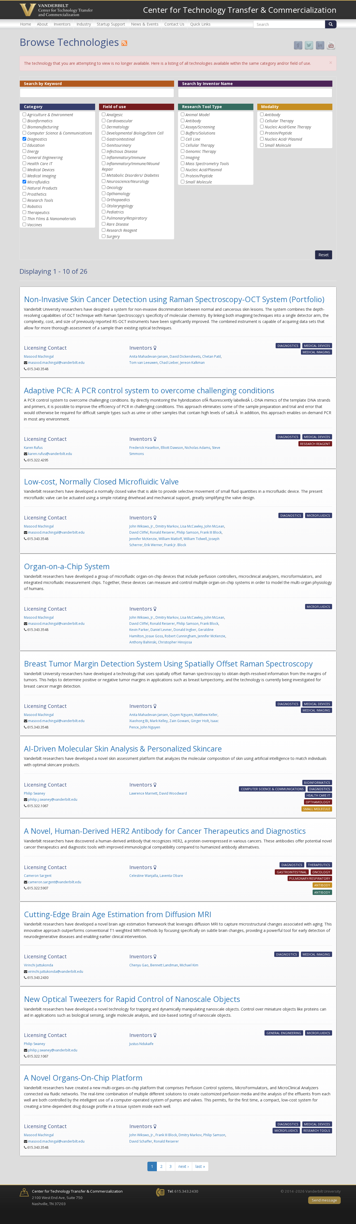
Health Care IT (39, 163)
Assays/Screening (200, 127)
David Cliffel (138, 532)
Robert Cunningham (180, 636)
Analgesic (115, 114)
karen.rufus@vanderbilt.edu (50, 453)
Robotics (34, 206)
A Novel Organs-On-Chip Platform (83, 1078)
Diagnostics (37, 139)
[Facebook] (298, 45)
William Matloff (170, 538)
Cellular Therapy (200, 145)
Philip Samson (188, 532)
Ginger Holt (200, 720)
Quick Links (200, 24)
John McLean (214, 526)
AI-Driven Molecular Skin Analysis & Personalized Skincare (123, 748)
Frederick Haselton (144, 447)
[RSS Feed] (124, 43)
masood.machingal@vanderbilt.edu (56, 362)
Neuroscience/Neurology (128, 181)
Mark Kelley (159, 720)
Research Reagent (122, 230)
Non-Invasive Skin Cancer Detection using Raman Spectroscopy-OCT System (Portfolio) (174, 299)
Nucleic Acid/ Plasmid (283, 139)
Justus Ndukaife (141, 1043)
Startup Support (111, 24)
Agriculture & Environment (50, 114)
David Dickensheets (185, 356)
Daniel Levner (161, 629)
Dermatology (118, 127)
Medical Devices (41, 169)
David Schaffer (140, 1141)
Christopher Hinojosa (175, 642)
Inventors (62, 24)
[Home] (56, 10)
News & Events (145, 24)
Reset (323, 254)
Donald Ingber (185, 629)
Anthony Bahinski (142, 642)
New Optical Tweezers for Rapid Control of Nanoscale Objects (132, 999)
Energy (33, 151)
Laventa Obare (171, 875)
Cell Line (193, 139)
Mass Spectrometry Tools (207, 163)
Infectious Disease (122, 151)
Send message (324, 1200)
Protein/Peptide (199, 175)
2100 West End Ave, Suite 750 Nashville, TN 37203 (77, 1197)
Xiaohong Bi (138, 720)
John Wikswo (139, 526)
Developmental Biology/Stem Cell (135, 133)
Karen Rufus (33, 447)
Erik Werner (153, 545)
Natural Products (42, 188)
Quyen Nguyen (181, 714)
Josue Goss (154, 636)
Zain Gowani (179, 720)
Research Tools (40, 200)
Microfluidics (38, 182)
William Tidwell (195, 538)
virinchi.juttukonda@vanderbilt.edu (55, 971)
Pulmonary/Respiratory (127, 218)
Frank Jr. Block (175, 545)
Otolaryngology (120, 205)
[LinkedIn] (320, 45)
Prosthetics (36, 194)
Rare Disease (118, 224)
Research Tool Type (202, 106)
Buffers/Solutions (200, 133)
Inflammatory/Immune (126, 157)
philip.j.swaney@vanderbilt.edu (52, 799)
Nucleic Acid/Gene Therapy (288, 127)
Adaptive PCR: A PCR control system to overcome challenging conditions (149, 390)
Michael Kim (189, 965)
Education (35, 145)
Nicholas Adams (197, 447)
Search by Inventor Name (207, 83)
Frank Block (209, 623)
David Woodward (173, 793)
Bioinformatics (40, 120)
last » (200, 1166)
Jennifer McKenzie (143, 538)
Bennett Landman (164, 965)
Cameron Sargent (37, 875)
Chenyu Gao (139, 965)
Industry (83, 24)
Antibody (193, 120)
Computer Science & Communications (59, 133)
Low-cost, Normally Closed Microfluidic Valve (101, 481)
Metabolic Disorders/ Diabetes (133, 175)
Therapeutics (38, 212)
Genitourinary (119, 145)
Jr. (152, 526)
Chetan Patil (211, 356)
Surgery (113, 236)
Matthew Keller (205, 714)
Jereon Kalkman (192, 362)
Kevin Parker (139, 629)
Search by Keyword (43, 83)
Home (25, 24)
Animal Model (198, 114)
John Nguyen (150, 727)
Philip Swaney (34, 793)
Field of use (114, 106)
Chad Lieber (169, 362)
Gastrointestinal (121, 139)
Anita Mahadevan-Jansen (148, 356)
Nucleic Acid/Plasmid (204, 169)
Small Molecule (199, 182)
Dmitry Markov (167, 526)
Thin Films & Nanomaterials (51, 218)
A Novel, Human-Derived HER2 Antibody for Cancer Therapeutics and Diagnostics (165, 831)
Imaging (192, 157)
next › (184, 1166)
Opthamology (118, 193)
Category (33, 106)
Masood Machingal (39, 356)
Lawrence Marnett (143, 793)
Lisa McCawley (191, 526)
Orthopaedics (118, 199)
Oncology (114, 187)
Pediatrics (115, 212)
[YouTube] (331, 45)
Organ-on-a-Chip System (67, 566)
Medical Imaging (41, 175)
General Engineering (45, 157)
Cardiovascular (120, 120)
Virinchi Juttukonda (38, 965)
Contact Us (174, 24)
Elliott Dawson (172, 447)
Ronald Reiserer (162, 532)
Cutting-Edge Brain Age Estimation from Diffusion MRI (117, 914)
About (42, 24)
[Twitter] (309, 45)
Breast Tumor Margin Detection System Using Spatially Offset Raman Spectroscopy (168, 663)
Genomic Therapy (201, 151)
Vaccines (34, 224)
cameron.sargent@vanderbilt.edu (54, 882)
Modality (270, 106)
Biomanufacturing (42, 127)
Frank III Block (211, 532)
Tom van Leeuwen (143, 362)
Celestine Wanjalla (143, 875)
